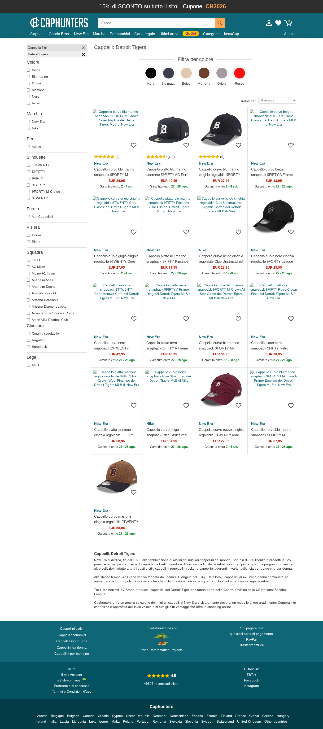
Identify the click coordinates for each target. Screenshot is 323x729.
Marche (99, 34)
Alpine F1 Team (43, 273)
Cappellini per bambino (71, 653)
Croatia (103, 716)
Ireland (41, 721)
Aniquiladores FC (44, 293)
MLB (35, 365)
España (197, 716)
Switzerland (225, 721)
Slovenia (191, 721)
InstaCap (231, 34)
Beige (35, 70)
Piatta (35, 242)
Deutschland (179, 716)
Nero (35, 96)
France (240, 716)
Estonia (212, 716)
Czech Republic (137, 716)
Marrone (38, 90)
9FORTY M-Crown (45, 191)
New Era (81, 34)
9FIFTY (37, 178)
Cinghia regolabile (45, 333)
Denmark (159, 716)
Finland (226, 716)
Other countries (276, 721)
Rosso (36, 103)
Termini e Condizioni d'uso (71, 691)
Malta (115, 721)
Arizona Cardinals (44, 300)
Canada (89, 716)
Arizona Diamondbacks (48, 306)
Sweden (207, 721)
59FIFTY (38, 172)
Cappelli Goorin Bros (71, 641)
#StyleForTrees (69, 680)
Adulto (36, 146)
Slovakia (175, 721)
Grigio (36, 83)
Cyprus (117, 716)
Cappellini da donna (72, 647)
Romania (159, 721)
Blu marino (39, 77)
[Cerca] (220, 23)
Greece (267, 716)
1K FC (36, 260)
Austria (42, 716)
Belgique (57, 716)
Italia (53, 721)
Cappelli (37, 34)
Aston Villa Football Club (49, 320)
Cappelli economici (72, 635)
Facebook (251, 680)
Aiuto (288, 34)
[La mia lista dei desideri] (278, 23)
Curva (36, 235)
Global (254, 716)
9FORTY (38, 185)
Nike (35, 128)
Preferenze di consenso (71, 686)
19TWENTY (40, 165)
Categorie (211, 34)
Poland (128, 721)
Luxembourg (98, 721)
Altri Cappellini (42, 216)
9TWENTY (39, 198)
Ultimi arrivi (168, 34)
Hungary (283, 716)
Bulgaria (73, 716)
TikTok (251, 675)
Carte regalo (144, 34)
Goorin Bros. (59, 34)
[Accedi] (269, 23)
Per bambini (120, 34)
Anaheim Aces (42, 280)
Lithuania (79, 721)
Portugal (143, 721)
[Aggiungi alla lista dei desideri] (133, 145)
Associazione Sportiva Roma (52, 313)
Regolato (38, 340)
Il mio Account (71, 675)
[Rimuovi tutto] (83, 48)
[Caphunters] (71, 22)
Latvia (64, 721)
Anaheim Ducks (43, 286)
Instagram (251, 686)
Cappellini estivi (71, 628)
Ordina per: (248, 101)
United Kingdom (249, 721)
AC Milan (38, 267)
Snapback (39, 347)
